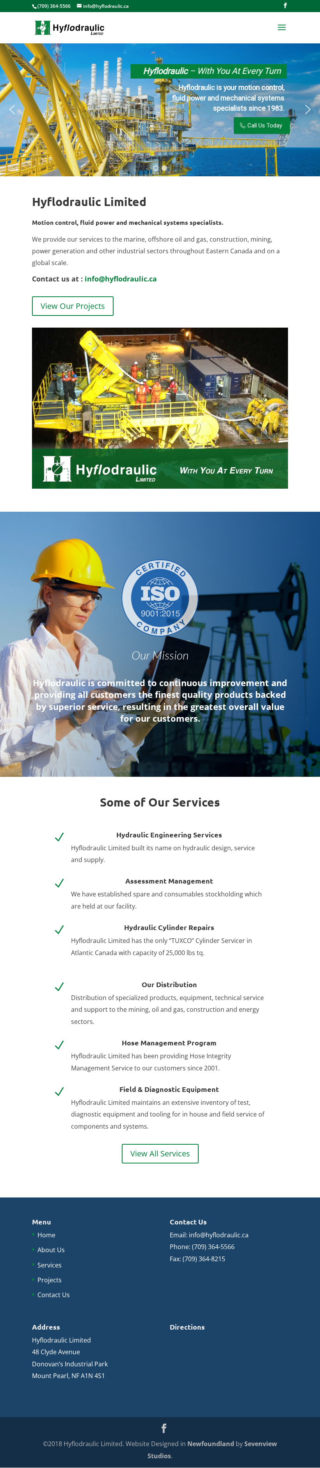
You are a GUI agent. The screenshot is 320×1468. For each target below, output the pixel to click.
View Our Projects (73, 306)
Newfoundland (210, 1443)
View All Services (160, 1153)
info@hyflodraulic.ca (121, 278)
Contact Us (53, 1295)
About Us (51, 1250)
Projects (49, 1280)
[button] (12, 109)
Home (46, 1235)
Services (49, 1265)
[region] (160, 109)
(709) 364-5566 (213, 1246)
